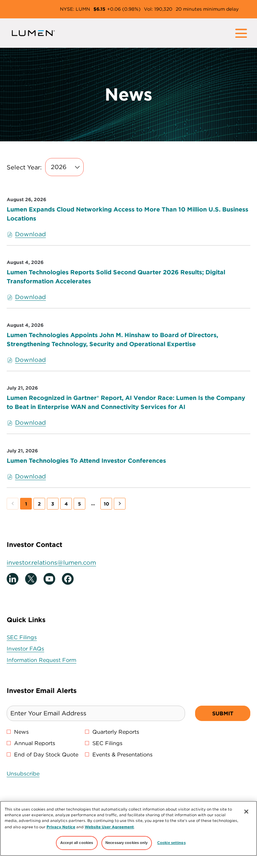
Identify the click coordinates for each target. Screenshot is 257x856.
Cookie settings (171, 843)
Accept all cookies (76, 843)
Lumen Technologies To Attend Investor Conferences (86, 460)
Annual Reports (34, 743)
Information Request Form (52, 660)
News (21, 731)
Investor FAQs (36, 649)
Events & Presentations (122, 754)
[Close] (246, 811)
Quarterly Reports (115, 731)
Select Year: (24, 167)
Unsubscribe (23, 773)
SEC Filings (32, 637)
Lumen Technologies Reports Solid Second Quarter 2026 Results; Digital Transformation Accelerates (116, 276)
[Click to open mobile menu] (241, 33)
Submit (222, 713)
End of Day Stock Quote (46, 754)
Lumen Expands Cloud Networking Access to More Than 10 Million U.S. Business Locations (127, 213)
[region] (128, 828)
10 (106, 504)
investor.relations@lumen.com (51, 562)
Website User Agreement (109, 826)
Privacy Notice (61, 826)
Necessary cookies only (126, 843)
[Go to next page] (119, 504)
